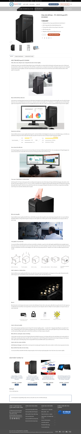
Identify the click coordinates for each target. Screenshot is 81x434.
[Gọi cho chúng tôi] (19, 418)
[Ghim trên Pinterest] (49, 38)
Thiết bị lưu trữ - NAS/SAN (46, 409)
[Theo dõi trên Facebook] (10, 418)
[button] (62, 1)
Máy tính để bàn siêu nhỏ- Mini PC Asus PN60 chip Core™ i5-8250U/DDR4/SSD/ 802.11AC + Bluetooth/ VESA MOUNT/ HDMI (48, 377)
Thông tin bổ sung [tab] (19, 56)
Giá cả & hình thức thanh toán (31, 420)
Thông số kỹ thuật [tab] (29, 56)
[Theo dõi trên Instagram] (13, 418)
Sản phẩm (32, 4)
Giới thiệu (25, 4)
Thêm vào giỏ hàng (54, 34)
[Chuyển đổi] (55, 411)
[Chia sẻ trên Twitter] (45, 38)
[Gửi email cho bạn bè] (47, 38)
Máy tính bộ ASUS (38, 8)
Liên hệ (38, 4)
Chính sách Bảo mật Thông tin (31, 411)
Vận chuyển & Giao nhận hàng (31, 414)
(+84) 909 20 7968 (13, 413)
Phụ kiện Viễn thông (45, 424)
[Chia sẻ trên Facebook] (42, 38)
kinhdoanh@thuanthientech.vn (15, 415)
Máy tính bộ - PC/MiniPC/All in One (24, 8)
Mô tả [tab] (11, 56)
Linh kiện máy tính (45, 422)
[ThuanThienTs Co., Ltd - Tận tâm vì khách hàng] (15, 4)
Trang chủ (12, 8)
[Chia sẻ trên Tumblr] (51, 38)
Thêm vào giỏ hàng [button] (32, 384)
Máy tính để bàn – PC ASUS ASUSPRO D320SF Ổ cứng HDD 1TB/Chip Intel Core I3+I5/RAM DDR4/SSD (17, 377)
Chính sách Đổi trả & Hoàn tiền (31, 418)
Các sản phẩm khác (45, 427)
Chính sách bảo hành (29, 416)
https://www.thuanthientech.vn (15, 416)
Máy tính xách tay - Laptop (46, 414)
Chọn (17, 384)
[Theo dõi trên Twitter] (15, 418)
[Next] (37, 28)
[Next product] (68, 9)
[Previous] (11, 28)
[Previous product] (70, 9)
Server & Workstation (45, 420)
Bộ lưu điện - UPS (45, 411)
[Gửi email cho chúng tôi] (17, 418)
